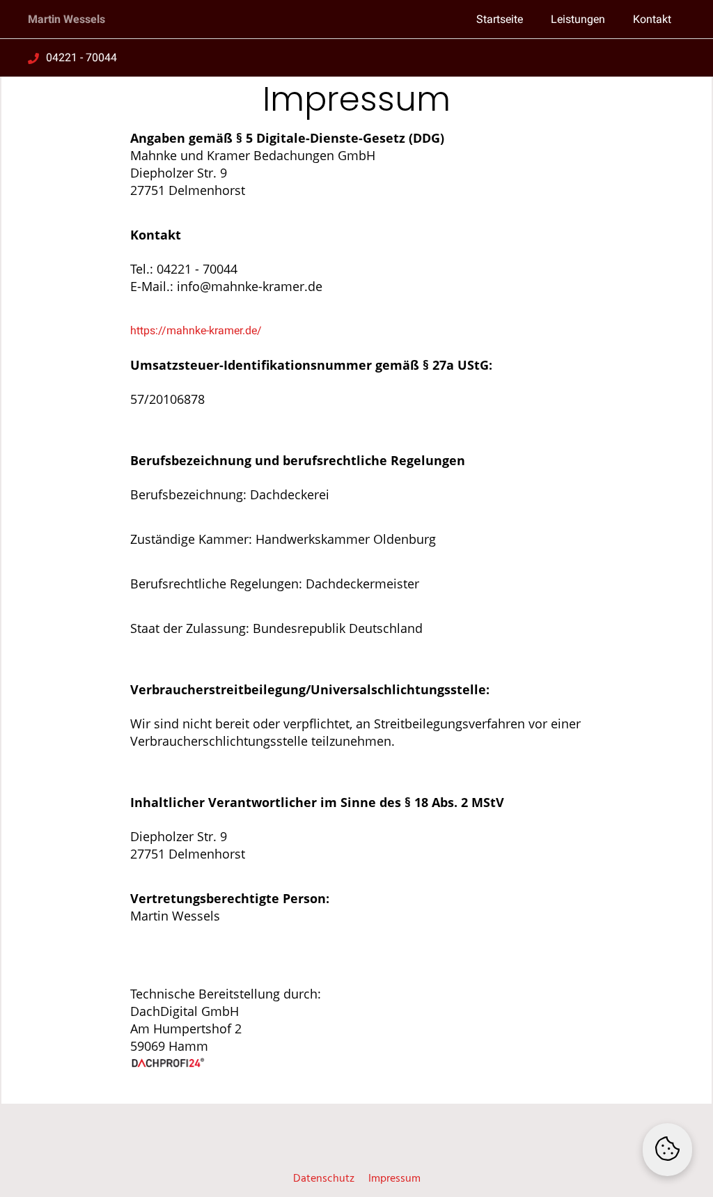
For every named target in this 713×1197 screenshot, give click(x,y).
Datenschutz (323, 1179)
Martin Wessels (66, 19)
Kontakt (652, 19)
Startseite (499, 19)
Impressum (394, 1179)
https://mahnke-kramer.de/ (196, 330)
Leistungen (578, 19)
